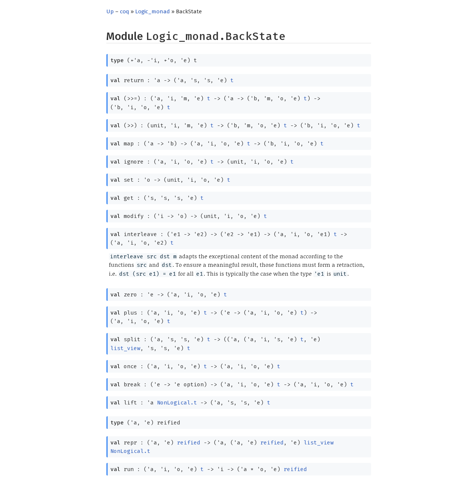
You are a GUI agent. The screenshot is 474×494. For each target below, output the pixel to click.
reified (188, 442)
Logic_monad (152, 11)
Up (110, 11)
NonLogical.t (177, 402)
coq (124, 11)
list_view (125, 348)
